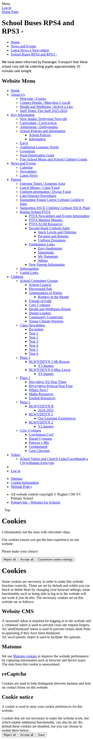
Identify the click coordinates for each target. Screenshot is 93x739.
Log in (6, 8)
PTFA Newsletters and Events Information (59, 216)
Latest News (29, 175)
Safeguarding (29, 268)
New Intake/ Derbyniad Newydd (43, 119)
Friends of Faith (40, 301)
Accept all (26, 559)
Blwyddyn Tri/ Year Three (47, 382)
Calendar (26, 167)
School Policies (40, 135)
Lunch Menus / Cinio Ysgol (40, 188)
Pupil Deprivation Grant (37, 155)
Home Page (10, 12)
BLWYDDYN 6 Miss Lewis (49, 370)
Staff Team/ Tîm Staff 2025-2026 (43, 111)
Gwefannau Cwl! (41, 434)
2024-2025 (45, 410)
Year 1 (33, 333)
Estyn (24, 143)
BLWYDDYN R (41, 406)
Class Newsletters (32, 325)
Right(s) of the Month (53, 297)
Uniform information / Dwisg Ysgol (45, 192)
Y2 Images (45, 426)
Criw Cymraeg (39, 305)
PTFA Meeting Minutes (46, 220)
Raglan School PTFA (35, 212)
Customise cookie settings (55, 559)
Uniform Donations (52, 240)
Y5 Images (45, 366)
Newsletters (28, 171)
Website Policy (21, 487)
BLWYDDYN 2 (41, 422)
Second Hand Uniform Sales (49, 228)
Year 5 (33, 349)
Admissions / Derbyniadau (39, 127)
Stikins (43, 260)
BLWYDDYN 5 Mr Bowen (49, 362)
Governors (27, 151)
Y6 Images (45, 374)
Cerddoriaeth (38, 447)
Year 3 (33, 341)
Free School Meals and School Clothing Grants (53, 159)
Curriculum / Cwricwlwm (38, 123)
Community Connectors (46, 317)
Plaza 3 (25, 357)
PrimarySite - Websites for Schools (35, 502)
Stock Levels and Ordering (57, 232)
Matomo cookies (25, 656)
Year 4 (33, 345)
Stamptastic (46, 252)
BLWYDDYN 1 (41, 414)
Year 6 (33, 353)
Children (17, 277)
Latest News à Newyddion (30, 50)
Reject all (10, 559)
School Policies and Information (42, 131)
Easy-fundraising (50, 248)
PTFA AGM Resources (45, 224)
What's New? (38, 390)
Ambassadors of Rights (45, 293)
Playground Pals (40, 289)
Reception (36, 329)
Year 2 (33, 337)
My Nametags (48, 256)
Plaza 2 (25, 378)
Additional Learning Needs (39, 147)
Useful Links (29, 273)
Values (15, 455)
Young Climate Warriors (46, 321)
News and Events (23, 46)
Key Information (23, 115)
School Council (40, 285)
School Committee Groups (39, 281)
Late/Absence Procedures (38, 196)
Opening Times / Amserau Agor (42, 183)
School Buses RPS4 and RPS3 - (34, 54)
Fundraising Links (42, 244)
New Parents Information (47, 264)
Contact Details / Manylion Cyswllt (45, 103)
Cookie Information (25, 482)
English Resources (42, 398)
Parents (16, 179)
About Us (18, 94)
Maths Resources (41, 394)
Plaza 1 (25, 402)
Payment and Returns (53, 236)
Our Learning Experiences (57, 418)
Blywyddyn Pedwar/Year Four (51, 386)
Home (15, 42)
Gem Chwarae (39, 451)
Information (37, 139)
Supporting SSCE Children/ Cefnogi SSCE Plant (55, 208)
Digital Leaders (40, 313)
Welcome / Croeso (33, 98)
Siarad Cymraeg (40, 438)
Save (41, 735)
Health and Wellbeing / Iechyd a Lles (46, 107)
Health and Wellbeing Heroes (50, 309)
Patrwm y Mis (39, 442)
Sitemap (16, 478)
